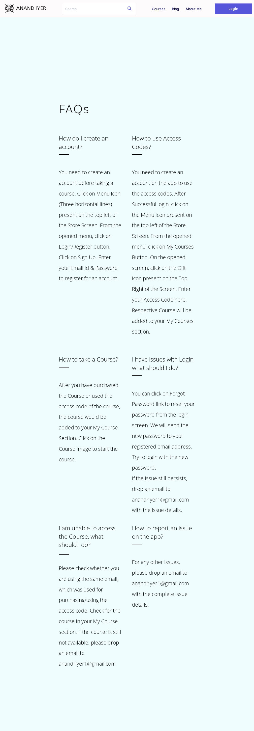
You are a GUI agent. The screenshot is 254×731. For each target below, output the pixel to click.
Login (233, 8)
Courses (158, 9)
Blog (175, 9)
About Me (194, 9)
